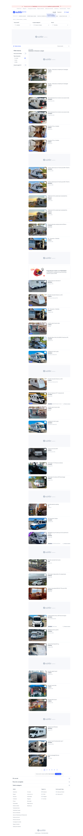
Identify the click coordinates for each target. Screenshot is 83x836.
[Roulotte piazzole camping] (49, 510)
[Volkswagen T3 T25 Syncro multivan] (49, 468)
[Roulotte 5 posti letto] (49, 691)
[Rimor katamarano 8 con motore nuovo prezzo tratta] (49, 103)
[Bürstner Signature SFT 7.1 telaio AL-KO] (49, 398)
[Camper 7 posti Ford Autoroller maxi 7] (49, 746)
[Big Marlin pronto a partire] (49, 635)
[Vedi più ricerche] (69, 16)
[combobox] (22, 25)
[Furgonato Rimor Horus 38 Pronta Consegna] (49, 621)
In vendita (16, 58)
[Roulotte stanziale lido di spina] (49, 565)
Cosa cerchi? (16, 22)
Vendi (67, 12)
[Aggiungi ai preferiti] (45, 70)
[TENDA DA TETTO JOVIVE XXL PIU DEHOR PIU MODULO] (49, 201)
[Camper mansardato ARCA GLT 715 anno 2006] (49, 594)
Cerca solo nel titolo (18, 53)
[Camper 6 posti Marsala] (49, 732)
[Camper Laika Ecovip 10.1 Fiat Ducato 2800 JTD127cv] (49, 173)
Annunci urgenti (17, 65)
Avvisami (59, 774)
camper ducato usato (63, 16)
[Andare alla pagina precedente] (42, 770)
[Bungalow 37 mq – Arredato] (49, 132)
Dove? (52, 22)
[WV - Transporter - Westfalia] (49, 244)
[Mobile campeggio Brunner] (49, 761)
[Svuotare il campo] (30, 25)
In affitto (15, 62)
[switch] (25, 53)
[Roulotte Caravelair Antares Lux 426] (49, 300)
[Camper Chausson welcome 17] (49, 286)
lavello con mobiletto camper (42, 16)
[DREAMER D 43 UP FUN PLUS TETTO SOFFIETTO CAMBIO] (49, 538)
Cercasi (15, 60)
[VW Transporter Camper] (49, 524)
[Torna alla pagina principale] (20, 12)
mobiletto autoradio (22, 16)
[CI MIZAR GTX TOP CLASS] (49, 357)
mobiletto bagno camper (31, 16)
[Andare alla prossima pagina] (57, 770)
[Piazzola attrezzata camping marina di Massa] (49, 230)
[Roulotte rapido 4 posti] (49, 677)
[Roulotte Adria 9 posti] (49, 705)
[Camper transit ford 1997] (49, 454)
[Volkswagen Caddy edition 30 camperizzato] (49, 580)
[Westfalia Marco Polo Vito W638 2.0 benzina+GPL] (49, 343)
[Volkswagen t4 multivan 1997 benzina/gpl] (49, 482)
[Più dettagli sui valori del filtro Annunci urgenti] (20, 65)
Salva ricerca (18, 46)
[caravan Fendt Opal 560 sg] (49, 649)
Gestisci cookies (16, 805)
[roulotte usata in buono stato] (49, 329)
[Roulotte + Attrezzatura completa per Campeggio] (49, 75)
